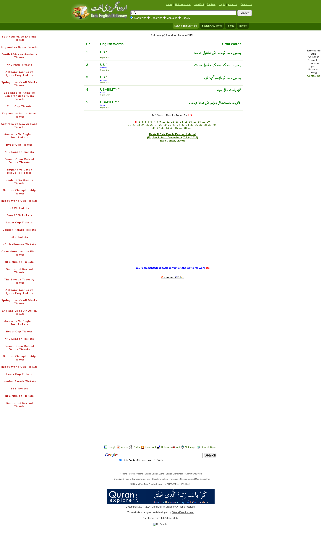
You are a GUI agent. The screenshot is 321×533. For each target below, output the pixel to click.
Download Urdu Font (141, 479)
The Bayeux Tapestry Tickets (19, 281)
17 (194, 121)
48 (185, 128)
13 (177, 121)
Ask (178, 447)
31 (174, 125)
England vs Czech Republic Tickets (19, 171)
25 (147, 125)
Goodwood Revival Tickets (19, 271)
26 (151, 125)
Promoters (173, 479)
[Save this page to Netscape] (182, 447)
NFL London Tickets (19, 152)
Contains (172, 18)
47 (180, 128)
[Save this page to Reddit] (130, 447)
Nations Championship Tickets (19, 192)
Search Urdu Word (212, 26)
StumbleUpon (208, 447)
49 (189, 128)
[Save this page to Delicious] (158, 447)
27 (156, 125)
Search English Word (185, 26)
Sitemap (183, 479)
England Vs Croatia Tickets (19, 182)
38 (205, 125)
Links (164, 479)
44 (167, 128)
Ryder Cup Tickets (19, 144)
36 (196, 125)
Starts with (140, 18)
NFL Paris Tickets (19, 64)
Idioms (230, 26)
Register (211, 4)
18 (199, 121)
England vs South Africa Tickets (19, 115)
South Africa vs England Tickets (19, 38)
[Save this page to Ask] (173, 447)
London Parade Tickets (19, 229)
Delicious (166, 447)
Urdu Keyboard (183, 4)
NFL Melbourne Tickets (19, 244)
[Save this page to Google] (105, 447)
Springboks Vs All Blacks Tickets (19, 84)
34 (187, 125)
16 (190, 121)
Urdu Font (199, 4)
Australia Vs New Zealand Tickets (19, 126)
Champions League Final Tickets (19, 253)
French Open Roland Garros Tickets (19, 161)
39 (209, 125)
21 (129, 125)
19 (203, 121)
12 (172, 121)
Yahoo (124, 447)
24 (142, 125)
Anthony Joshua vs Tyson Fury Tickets (19, 74)
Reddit (136, 447)
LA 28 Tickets (19, 208)
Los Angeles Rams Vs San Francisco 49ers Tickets (19, 95)
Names (243, 26)
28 (160, 125)
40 (214, 125)
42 (158, 128)
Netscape (190, 447)
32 (178, 125)
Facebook (151, 447)
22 (133, 125)
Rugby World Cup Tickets (19, 200)
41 (154, 128)
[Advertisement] (160, 430)
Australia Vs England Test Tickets (19, 136)
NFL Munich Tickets (19, 262)
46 (176, 128)
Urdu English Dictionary (164, 507)
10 (163, 121)
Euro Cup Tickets (19, 106)
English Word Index (174, 474)
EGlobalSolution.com (183, 512)
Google (112, 447)
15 (185, 121)
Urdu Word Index (121, 479)
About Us (232, 4)
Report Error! (105, 57)
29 (165, 125)
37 (200, 125)
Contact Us (246, 4)
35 (191, 125)
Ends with (156, 18)
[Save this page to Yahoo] (118, 447)
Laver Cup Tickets (19, 222)
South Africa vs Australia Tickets (19, 56)
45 (171, 128)
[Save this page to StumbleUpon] (198, 447)
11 (168, 121)
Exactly (186, 18)
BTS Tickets (19, 237)
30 (169, 125)
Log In (222, 4)
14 (181, 121)
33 (182, 125)
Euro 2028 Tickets (19, 215)
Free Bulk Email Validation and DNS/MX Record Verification (165, 484)
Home (169, 4)
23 (138, 125)
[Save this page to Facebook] (142, 447)
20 (208, 121)
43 (162, 128)
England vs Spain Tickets (19, 47)
